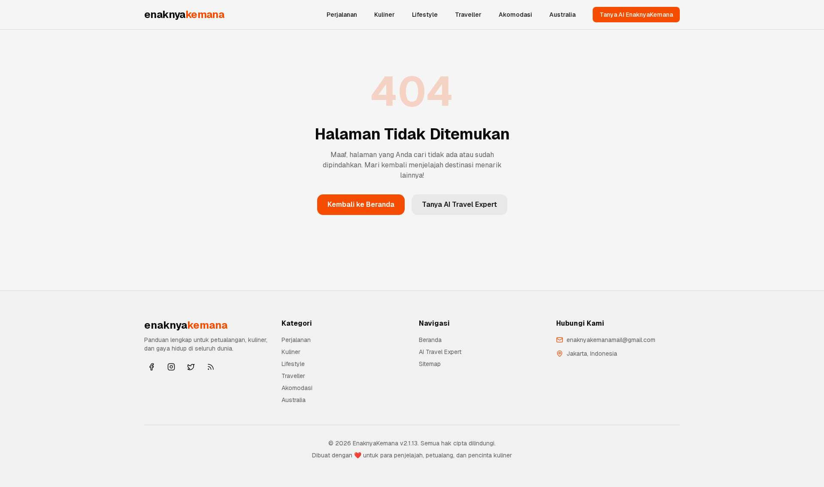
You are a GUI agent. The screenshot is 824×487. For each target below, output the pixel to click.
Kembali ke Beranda (360, 204)
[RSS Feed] (210, 367)
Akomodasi (515, 14)
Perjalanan (342, 14)
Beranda (430, 340)
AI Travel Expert (440, 352)
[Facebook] (151, 367)
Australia (562, 14)
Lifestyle (425, 14)
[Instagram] (171, 367)
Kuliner (384, 14)
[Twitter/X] (191, 367)
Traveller (468, 14)
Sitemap (430, 364)
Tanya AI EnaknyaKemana (636, 14)
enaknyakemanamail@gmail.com (610, 340)
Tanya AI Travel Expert (459, 204)
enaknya (184, 14)
